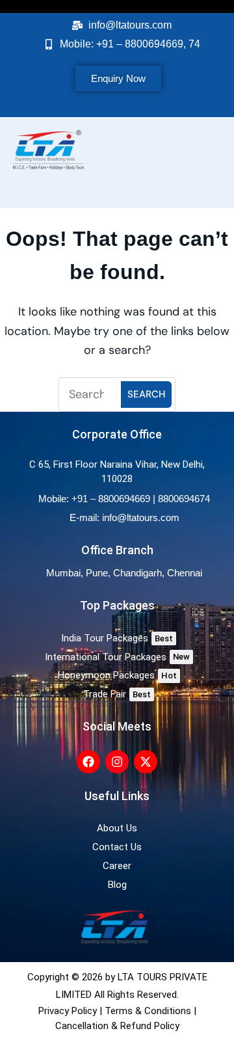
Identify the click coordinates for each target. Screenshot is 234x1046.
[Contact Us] (117, 847)
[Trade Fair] (117, 694)
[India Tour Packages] (117, 638)
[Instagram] (117, 761)
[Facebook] (88, 761)
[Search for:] (91, 394)
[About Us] (117, 828)
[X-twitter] (145, 761)
